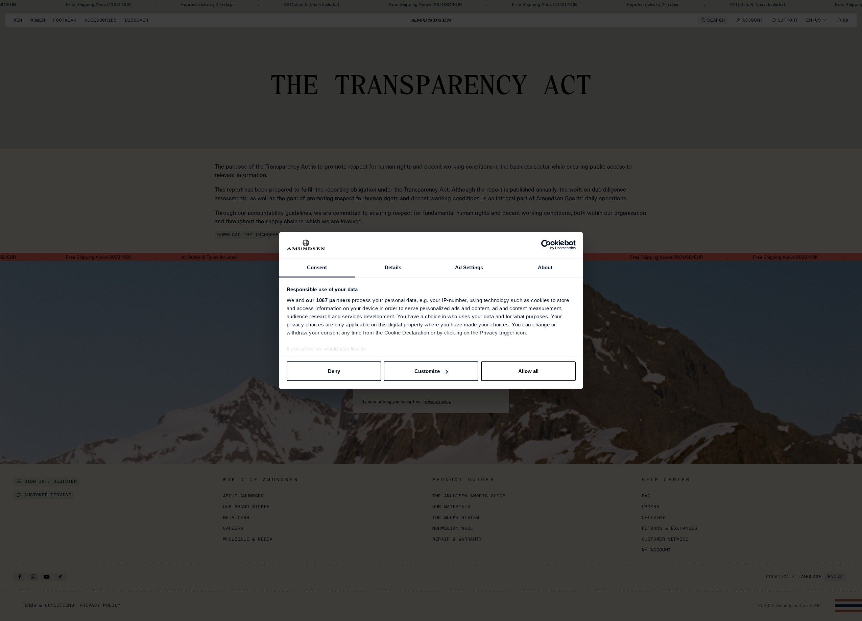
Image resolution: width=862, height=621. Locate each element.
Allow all (528, 371)
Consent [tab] (317, 267)
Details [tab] (393, 267)
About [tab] (545, 267)
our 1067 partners (328, 300)
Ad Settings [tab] (469, 267)
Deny (334, 371)
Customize (427, 371)
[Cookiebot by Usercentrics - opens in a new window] (546, 245)
